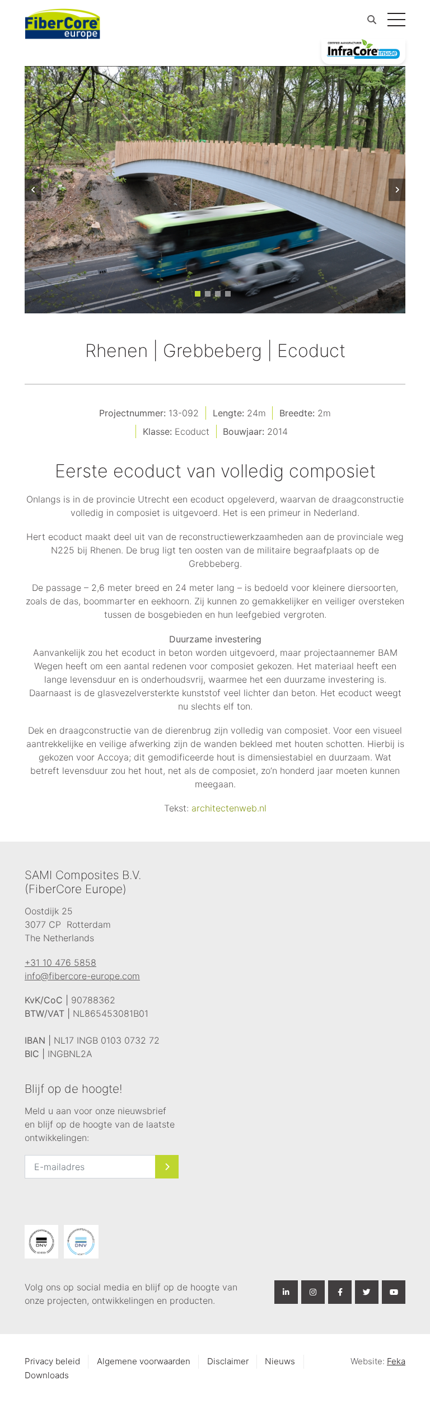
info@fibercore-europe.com (82, 976)
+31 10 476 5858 (60, 962)
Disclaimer (228, 1361)
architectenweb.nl (229, 808)
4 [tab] (228, 294)
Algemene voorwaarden (143, 1361)
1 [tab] (197, 294)
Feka (396, 1361)
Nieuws (280, 1361)
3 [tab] (218, 294)
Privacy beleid (52, 1361)
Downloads (47, 1375)
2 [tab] (208, 294)
